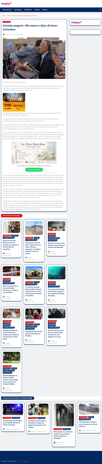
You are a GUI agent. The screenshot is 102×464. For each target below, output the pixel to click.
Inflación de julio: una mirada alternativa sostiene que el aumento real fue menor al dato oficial (11, 334)
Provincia (28, 10)
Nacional (18, 10)
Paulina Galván (60, 442)
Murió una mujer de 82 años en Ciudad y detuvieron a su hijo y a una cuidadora (10, 289)
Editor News (21, 461)
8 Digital (7, 34)
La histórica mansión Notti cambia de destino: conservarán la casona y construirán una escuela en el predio (33, 291)
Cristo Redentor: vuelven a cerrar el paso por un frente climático (88, 424)
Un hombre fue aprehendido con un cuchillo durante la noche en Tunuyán (12, 422)
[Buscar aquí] (100, 9)
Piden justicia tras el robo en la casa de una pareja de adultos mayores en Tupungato (63, 435)
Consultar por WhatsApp (34, 169)
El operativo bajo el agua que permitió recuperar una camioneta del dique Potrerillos (56, 292)
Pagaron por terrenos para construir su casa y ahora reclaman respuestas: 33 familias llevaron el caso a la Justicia (33, 248)
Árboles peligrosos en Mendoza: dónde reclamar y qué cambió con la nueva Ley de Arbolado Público (10, 379)
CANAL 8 (37, 10)
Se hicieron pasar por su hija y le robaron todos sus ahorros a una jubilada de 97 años (56, 333)
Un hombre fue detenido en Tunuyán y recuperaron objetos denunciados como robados (37, 424)
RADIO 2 (45, 10)
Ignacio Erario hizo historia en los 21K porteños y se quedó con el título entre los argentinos (11, 244)
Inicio (3, 15)
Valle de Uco (7, 10)
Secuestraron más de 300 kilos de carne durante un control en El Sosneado (56, 245)
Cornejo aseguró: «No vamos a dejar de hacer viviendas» (22, 15)
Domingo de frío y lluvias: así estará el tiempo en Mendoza (34, 333)
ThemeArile (30, 461)
